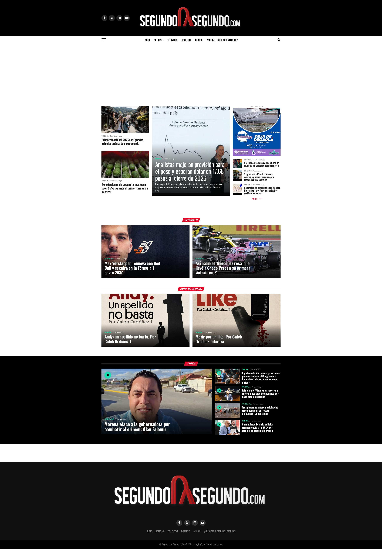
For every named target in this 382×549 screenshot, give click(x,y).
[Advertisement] (191, 75)
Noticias (158, 39)
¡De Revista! (172, 39)
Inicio (147, 39)
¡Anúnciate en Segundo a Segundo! (222, 39)
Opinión (198, 39)
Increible (186, 39)
